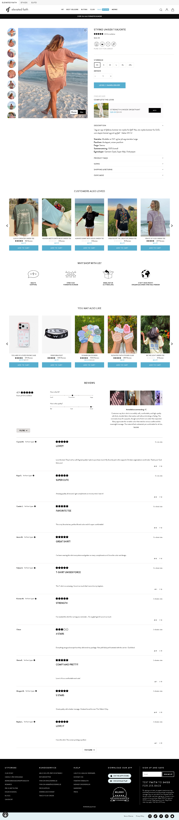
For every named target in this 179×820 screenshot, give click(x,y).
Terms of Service (128, 816)
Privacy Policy (140, 816)
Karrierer (77, 788)
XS (97, 65)
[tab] (128, 125)
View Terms (155, 802)
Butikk (84, 9)
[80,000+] (120, 800)
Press (76, 792)
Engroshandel (11, 792)
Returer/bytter (45, 777)
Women (74, 112)
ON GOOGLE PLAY (120, 781)
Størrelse (98, 60)
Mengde (97, 71)
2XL (130, 65)
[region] (136, 398)
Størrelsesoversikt (46, 792)
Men (81, 112)
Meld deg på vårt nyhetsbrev (50, 773)
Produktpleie (44, 788)
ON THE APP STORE (121, 776)
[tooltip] (145, 409)
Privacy (163, 802)
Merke (115, 9)
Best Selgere (72, 9)
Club (92, 9)
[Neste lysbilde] (161, 398)
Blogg (7, 796)
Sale (102, 9)
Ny (62, 9)
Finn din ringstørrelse (48, 781)
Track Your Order (46, 796)
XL (123, 65)
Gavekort (9, 799)
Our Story (9, 773)
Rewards (8, 784)
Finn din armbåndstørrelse (50, 784)
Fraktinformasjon (81, 781)
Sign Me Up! (168, 774)
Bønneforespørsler (82, 784)
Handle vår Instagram (14, 777)
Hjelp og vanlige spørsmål (84, 773)
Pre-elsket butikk (11, 788)
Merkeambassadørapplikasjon (17, 781)
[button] (104, 34)
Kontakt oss (78, 777)
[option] (89, 16)
